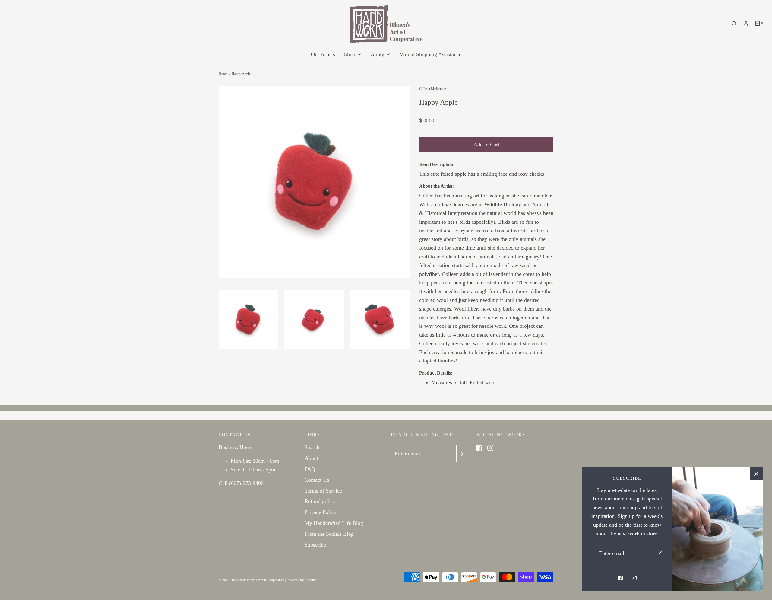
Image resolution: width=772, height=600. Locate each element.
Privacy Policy (321, 512)
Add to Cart (486, 145)
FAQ (310, 469)
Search (312, 447)
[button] (248, 319)
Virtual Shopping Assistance (430, 54)
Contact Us (317, 480)
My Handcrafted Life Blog (334, 523)
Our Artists (323, 54)
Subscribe (315, 545)
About (311, 458)
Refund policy (320, 501)
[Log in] (745, 23)
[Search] (734, 23)
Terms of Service (323, 491)
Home (223, 74)
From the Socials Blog (329, 534)
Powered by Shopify (301, 580)
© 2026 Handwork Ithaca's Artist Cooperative (251, 580)
